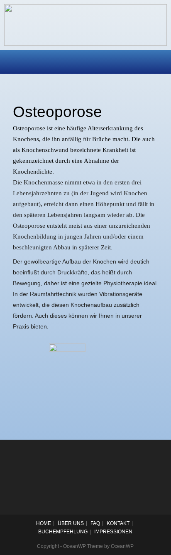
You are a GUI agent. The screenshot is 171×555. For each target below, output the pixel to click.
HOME (43, 523)
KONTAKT (118, 523)
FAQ (95, 523)
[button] (85, 62)
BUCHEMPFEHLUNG (63, 532)
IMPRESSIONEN (113, 532)
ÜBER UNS (71, 523)
